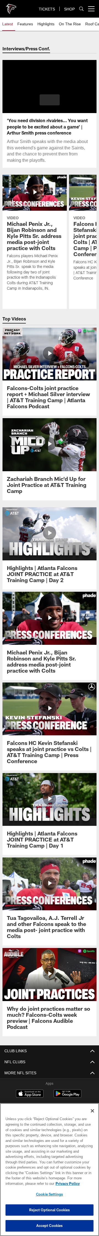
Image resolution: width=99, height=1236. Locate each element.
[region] (49, 1169)
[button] (49, 99)
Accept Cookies (49, 1225)
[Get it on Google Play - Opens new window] (67, 1096)
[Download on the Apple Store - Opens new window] (30, 1094)
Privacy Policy (24, 1183)
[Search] (81, 9)
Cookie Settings (49, 1194)
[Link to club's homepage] (11, 6)
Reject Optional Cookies (49, 1210)
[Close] (92, 1111)
